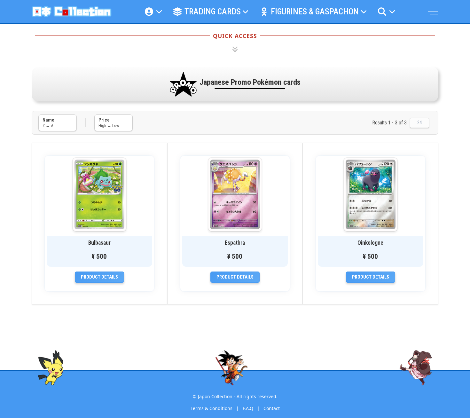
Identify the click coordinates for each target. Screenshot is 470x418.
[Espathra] (235, 194)
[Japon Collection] (72, 11)
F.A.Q (248, 408)
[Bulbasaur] (99, 194)
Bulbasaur (99, 243)
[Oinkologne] (370, 194)
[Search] (386, 11)
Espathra (235, 243)
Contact (271, 408)
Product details (99, 277)
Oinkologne (370, 243)
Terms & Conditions (211, 408)
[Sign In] (153, 11)
